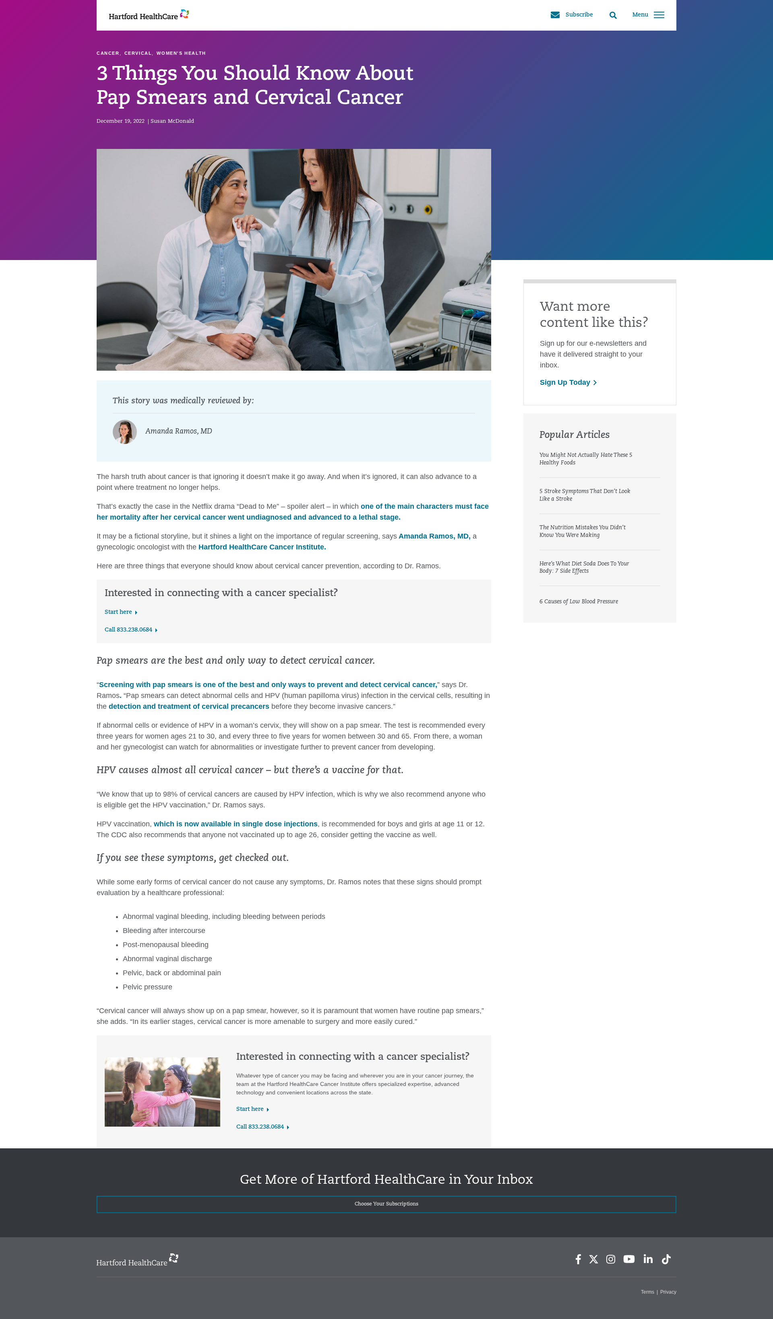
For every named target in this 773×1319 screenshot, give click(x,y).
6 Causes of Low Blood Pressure (578, 602)
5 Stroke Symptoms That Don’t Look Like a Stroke (584, 495)
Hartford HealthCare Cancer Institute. (262, 547)
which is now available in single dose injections (236, 824)
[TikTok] (666, 1259)
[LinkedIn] (648, 1259)
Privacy (668, 1292)
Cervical (138, 53)
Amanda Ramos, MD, (434, 536)
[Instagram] (611, 1259)
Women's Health (181, 53)
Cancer (108, 53)
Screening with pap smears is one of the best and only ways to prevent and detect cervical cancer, (268, 685)
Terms (647, 1292)
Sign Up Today (565, 382)
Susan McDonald (172, 121)
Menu (640, 15)
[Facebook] (578, 1259)
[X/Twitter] (593, 1259)
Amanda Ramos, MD (178, 432)
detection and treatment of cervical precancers (189, 706)
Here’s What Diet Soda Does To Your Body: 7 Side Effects (584, 568)
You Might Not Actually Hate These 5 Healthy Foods (585, 459)
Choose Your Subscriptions (386, 1204)
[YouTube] (629, 1259)
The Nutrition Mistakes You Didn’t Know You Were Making (582, 532)
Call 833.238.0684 (128, 630)
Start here (118, 612)
